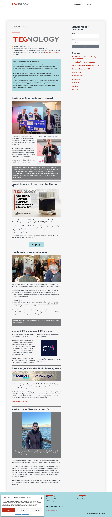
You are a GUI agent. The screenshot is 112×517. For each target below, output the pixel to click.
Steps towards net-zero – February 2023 (85, 65)
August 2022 (76, 79)
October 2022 (76, 72)
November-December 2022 (81, 69)
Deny (22, 510)
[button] (41, 498)
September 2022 (77, 76)
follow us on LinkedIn (51, 52)
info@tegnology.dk (51, 511)
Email (73, 39)
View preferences (36, 510)
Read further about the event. (20, 402)
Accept (9, 510)
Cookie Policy (18, 514)
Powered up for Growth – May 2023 (83, 62)
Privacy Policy (25, 514)
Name (73, 33)
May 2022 (75, 86)
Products (78, 4)
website (42, 361)
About (89, 4)
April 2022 (75, 89)
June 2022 (75, 82)
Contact (100, 4)
